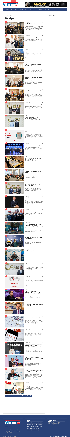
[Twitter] (64, 1)
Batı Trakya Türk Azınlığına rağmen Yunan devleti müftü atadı (33, 238)
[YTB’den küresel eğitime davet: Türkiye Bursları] (14, 175)
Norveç (35, 428)
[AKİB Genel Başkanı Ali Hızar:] (14, 374)
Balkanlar (21, 9)
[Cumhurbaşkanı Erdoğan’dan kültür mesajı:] (14, 228)
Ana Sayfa (7, 15)
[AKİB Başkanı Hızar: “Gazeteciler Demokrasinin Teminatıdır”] (14, 255)
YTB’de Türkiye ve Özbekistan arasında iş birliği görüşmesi (33, 105)
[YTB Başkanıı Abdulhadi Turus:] (14, 388)
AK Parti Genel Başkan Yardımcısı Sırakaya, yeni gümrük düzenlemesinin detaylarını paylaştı (34, 199)
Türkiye (7, 9)
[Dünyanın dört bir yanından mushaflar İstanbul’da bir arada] (14, 162)
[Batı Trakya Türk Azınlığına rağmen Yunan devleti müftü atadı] (14, 241)
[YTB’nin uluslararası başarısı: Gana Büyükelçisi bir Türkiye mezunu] (14, 121)
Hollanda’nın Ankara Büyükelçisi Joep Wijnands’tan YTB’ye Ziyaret (32, 185)
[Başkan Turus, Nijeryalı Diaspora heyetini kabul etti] (14, 41)
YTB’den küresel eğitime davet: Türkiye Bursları (33, 172)
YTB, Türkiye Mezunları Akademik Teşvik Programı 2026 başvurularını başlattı (33, 279)
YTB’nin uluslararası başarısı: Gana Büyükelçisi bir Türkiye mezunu (32, 118)
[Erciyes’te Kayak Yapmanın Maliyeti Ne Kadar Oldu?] (14, 322)
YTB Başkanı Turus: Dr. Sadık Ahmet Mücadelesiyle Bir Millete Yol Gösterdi (32, 292)
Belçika (32, 426)
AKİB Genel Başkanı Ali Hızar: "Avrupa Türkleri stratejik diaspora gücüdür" (34, 371)
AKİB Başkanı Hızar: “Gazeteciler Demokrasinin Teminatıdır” (31, 251)
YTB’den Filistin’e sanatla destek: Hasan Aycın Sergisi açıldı (33, 24)
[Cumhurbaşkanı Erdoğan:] (14, 149)
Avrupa (12, 9)
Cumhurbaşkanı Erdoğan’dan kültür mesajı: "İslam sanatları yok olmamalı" (34, 225)
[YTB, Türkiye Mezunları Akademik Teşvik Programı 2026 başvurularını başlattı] (14, 282)
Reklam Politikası (64, 436)
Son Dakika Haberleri (38, 424)
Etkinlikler (47, 9)
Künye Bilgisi (52, 436)
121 (22, 395)
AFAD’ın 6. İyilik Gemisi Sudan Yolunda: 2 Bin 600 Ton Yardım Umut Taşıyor (34, 212)
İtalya (28, 428)
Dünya (16, 9)
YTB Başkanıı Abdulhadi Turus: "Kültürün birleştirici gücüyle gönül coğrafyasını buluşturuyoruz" (33, 385)
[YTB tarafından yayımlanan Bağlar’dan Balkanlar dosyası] (14, 136)
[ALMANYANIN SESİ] (10, 4)
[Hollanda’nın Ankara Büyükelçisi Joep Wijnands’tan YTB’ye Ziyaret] (14, 188)
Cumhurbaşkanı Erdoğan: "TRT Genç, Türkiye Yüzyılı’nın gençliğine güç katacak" (34, 145)
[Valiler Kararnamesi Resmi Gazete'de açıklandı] (14, 335)
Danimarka (29, 430)
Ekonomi (26, 9)
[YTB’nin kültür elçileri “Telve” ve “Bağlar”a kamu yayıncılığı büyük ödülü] (14, 348)
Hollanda (36, 426)
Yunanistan (29, 424)
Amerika (31, 428)
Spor (36, 9)
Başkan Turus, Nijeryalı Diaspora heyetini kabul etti (33, 37)
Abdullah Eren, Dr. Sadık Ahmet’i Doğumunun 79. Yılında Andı (34, 305)
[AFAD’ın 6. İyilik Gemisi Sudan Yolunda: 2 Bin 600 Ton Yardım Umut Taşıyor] (14, 215)
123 (27, 395)
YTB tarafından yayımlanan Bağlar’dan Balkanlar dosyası (33, 132)
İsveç (39, 428)
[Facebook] (66, 1)
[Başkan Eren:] (14, 55)
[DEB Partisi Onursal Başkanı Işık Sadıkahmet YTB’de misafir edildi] (14, 81)
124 (30, 395)
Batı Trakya (41, 422)
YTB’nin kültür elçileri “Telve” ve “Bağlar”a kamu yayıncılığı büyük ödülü (33, 345)
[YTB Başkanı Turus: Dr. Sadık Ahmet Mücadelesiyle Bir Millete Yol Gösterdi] (14, 295)
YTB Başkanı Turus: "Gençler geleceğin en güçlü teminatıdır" (33, 65)
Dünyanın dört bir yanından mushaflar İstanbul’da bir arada (33, 159)
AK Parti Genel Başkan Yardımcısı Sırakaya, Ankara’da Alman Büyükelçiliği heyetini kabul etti (34, 91)
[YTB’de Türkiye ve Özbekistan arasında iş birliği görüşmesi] (14, 108)
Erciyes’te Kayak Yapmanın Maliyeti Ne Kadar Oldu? (34, 318)
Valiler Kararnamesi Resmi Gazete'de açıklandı (32, 331)
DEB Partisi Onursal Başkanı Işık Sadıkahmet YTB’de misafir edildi (34, 78)
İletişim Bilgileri (57, 436)
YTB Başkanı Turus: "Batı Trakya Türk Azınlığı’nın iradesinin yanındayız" (32, 265)
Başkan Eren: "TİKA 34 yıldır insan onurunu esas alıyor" (33, 52)
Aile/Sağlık (32, 9)
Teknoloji (41, 9)
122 (25, 395)
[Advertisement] (24, 404)
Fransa (40, 426)
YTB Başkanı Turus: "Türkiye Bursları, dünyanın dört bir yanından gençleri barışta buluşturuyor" (34, 358)
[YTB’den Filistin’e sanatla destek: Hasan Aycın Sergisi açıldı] (14, 28)
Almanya (28, 426)
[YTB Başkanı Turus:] (14, 68)
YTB (33, 424)
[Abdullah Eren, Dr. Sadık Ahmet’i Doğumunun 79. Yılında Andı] (14, 308)
